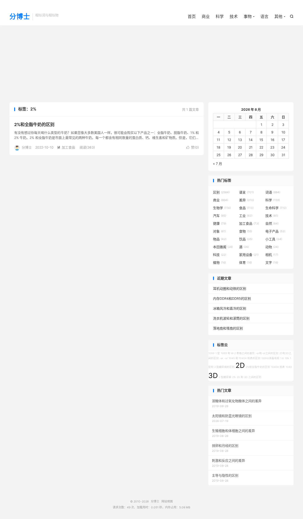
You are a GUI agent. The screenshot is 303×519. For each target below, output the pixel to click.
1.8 (282, 358)
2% (234, 377)
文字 (271, 262)
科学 (220, 16)
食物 (245, 231)
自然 (272, 223)
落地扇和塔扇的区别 (228, 328)
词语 (272, 192)
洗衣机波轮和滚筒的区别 (231, 318)
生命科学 (275, 208)
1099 (211, 353)
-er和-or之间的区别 (267, 353)
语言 (264, 16)
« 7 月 (217, 164)
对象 (219, 231)
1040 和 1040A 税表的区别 (244, 358)
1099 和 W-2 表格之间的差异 (238, 353)
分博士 (19, 17)
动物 (272, 247)
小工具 (273, 239)
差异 (246, 200)
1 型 (217, 353)
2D (240, 365)
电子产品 (275, 231)
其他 (278, 16)
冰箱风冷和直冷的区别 (229, 308)
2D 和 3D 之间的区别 (249, 377)
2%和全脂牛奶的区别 (34, 124)
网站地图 (167, 501)
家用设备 (248, 255)
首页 (192, 16)
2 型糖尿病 (225, 377)
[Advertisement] (151, 63)
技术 (234, 16)
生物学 (222, 208)
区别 (221, 192)
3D (213, 375)
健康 (219, 223)
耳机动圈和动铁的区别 (229, 288)
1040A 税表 (278, 367)
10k (287, 358)
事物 (248, 16)
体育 (245, 262)
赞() (192, 147)
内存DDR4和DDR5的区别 (232, 298)
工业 (245, 216)
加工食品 (66, 147)
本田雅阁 (223, 247)
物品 (219, 239)
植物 (219, 262)
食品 (246, 208)
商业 (206, 16)
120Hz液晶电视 (270, 358)
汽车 (219, 216)
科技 (219, 255)
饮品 (245, 239)
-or (226, 358)
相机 (271, 255)
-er (221, 358)
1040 (289, 367)
